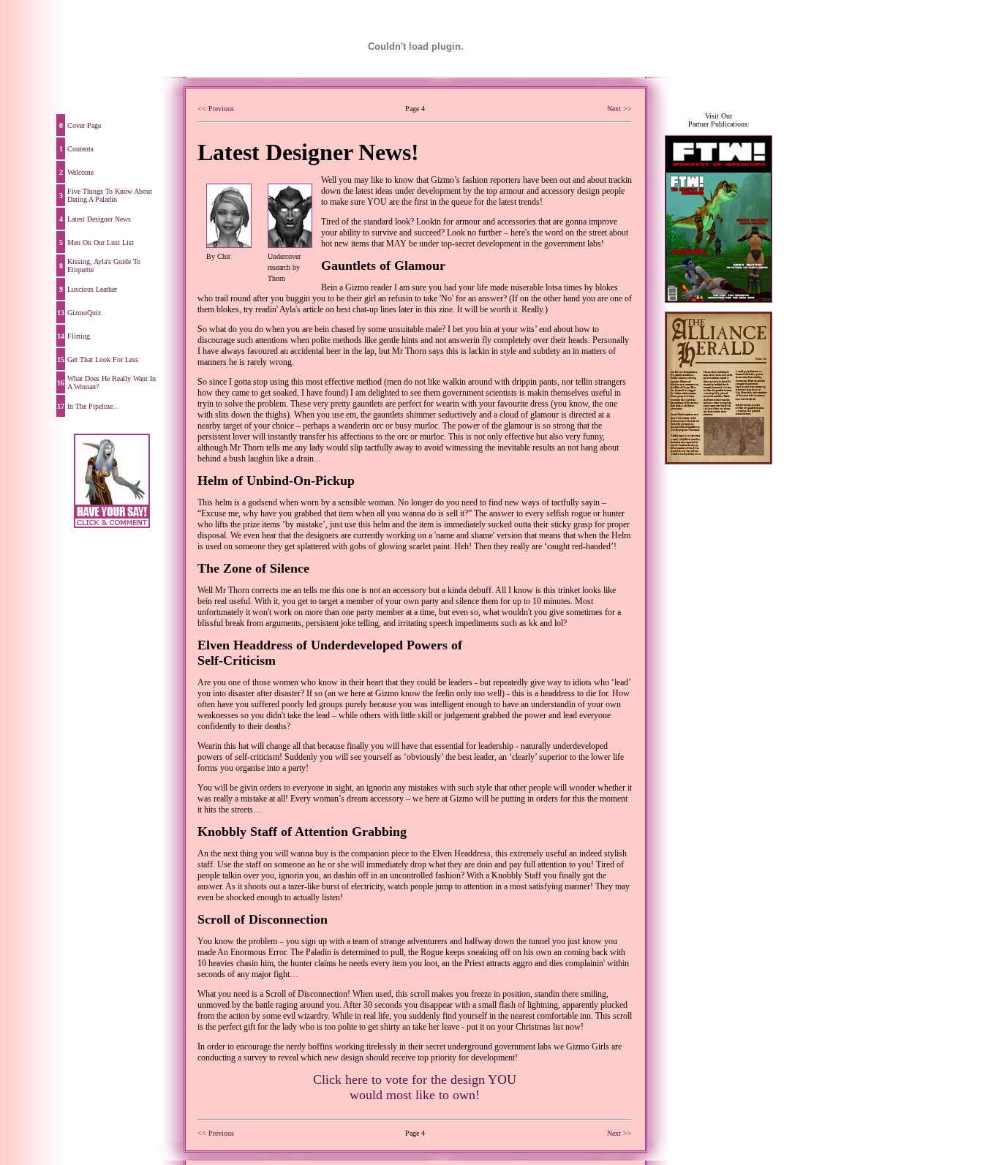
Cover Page (84, 125)
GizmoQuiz (84, 313)
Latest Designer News (99, 219)
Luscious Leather (92, 289)
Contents (80, 149)
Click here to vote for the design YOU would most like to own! (414, 1087)
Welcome (80, 172)
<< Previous (215, 109)
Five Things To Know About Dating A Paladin (109, 195)
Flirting (78, 336)
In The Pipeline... (93, 406)
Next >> (619, 109)
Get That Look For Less (102, 359)
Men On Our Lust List (100, 242)
